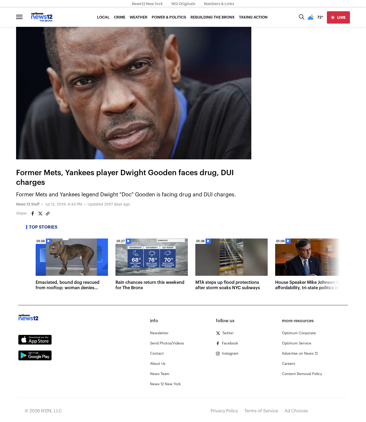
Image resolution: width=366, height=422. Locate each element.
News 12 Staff (27, 204)
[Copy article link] (48, 213)
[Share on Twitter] (40, 213)
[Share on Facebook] (33, 213)
